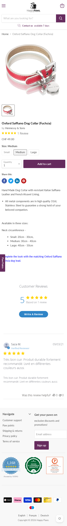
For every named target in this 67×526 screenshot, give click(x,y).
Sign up (41, 445)
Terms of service (11, 441)
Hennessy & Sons (15, 128)
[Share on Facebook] (4, 180)
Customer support (12, 420)
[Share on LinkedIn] (17, 180)
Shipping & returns (12, 430)
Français (33, 515)
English (21, 515)
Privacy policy (10, 436)
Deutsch (45, 515)
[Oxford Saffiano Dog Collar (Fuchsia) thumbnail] (8, 110)
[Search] (60, 18)
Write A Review (33, 314)
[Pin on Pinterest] (23, 180)
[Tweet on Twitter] (10, 180)
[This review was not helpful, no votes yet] (60, 395)
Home (5, 34)
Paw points (8, 425)
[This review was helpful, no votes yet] (54, 395)
